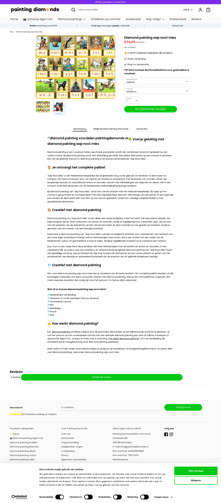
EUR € (187, 9)
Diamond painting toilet (22, 459)
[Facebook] (166, 434)
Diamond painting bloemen (24, 446)
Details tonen (161, 497)
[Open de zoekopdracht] (73, 10)
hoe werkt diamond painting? (124, 338)
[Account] (200, 8)
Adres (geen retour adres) (127, 428)
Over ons (66, 433)
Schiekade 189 (120, 438)
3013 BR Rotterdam (123, 442)
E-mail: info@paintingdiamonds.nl (130, 446)
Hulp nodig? (154, 19)
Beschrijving (80, 128)
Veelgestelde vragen (72, 446)
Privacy (65, 455)
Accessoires (133, 19)
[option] (110, 25)
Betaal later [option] (177, 25)
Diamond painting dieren (23, 451)
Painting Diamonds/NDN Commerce (132, 433)
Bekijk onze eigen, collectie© (110, 25)
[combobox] (157, 81)
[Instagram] (171, 434)
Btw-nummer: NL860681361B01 (128, 451)
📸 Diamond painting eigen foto (26, 438)
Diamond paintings (70, 19)
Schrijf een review (101, 377)
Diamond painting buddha (23, 442)
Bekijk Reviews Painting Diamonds (111, 128)
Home (14, 19)
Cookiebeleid (68, 451)
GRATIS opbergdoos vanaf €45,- (110, 2)
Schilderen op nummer (106, 19)
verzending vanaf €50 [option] (43, 25)
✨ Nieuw (14, 433)
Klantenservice (120, 459)
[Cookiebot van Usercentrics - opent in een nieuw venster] (19, 497)
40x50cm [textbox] (131, 91)
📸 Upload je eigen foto (38, 19)
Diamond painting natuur (23, 455)
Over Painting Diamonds (74, 428)
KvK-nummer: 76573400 (126, 455)
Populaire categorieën (22, 428)
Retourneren (67, 438)
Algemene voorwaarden (73, 459)
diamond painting (61, 331)
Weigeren (196, 480)
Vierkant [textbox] (130, 82)
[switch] (88, 497)
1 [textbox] (126, 101)
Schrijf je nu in (183, 407)
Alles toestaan (196, 471)
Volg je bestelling (70, 442)
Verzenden (141, 128)
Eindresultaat (178, 19)
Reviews (196, 19)
